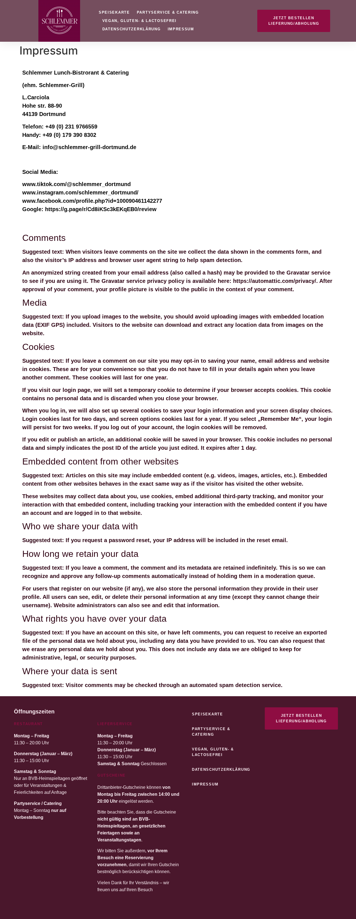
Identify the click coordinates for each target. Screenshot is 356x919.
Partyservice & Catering (168, 12)
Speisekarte (114, 12)
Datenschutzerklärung (131, 29)
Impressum (181, 29)
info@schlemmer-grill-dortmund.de (89, 147)
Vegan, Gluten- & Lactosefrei (139, 21)
